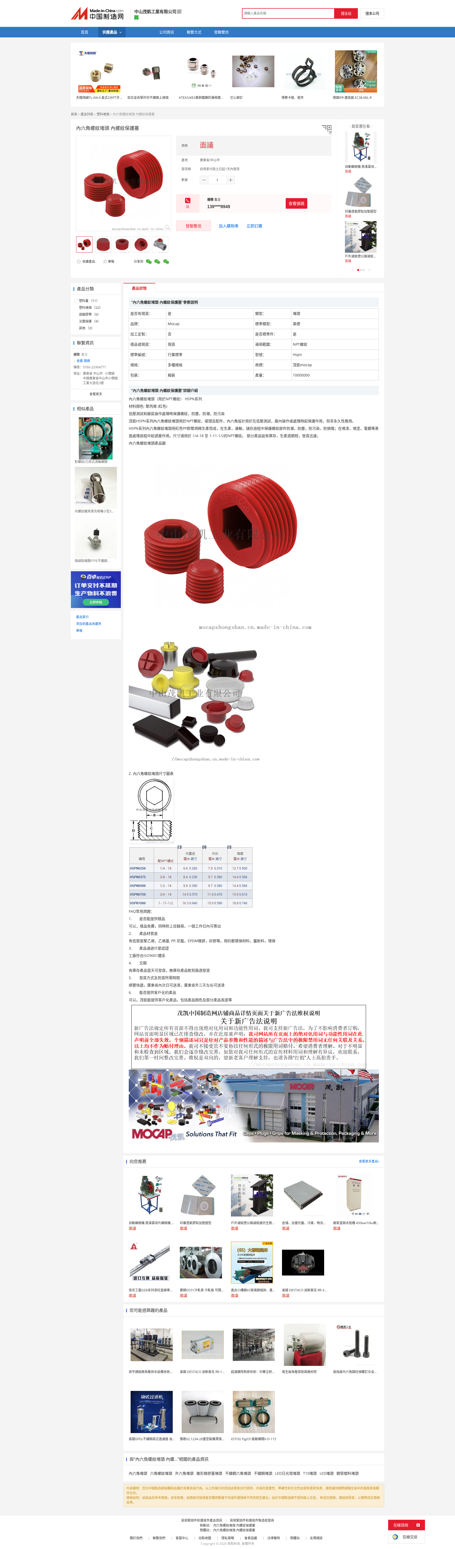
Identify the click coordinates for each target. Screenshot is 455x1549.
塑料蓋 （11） (89, 301)
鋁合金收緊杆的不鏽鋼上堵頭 (148, 97)
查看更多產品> (369, 1161)
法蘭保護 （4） (90, 321)
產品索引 (82, 617)
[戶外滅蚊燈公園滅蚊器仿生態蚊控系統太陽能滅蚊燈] (361, 237)
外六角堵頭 (184, 1473)
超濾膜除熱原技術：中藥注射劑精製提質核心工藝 (265, 1372)
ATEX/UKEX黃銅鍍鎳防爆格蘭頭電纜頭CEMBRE (212, 97)
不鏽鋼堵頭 (263, 1473)
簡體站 (295, 1538)
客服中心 (182, 1538)
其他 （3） (86, 328)
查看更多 (96, 394)
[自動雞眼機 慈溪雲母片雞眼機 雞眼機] (361, 147)
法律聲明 (273, 1538)
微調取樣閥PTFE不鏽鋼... (92, 561)
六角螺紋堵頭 (161, 1473)
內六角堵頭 (138, 1473)
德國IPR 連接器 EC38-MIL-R (352, 97)
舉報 (111, 261)
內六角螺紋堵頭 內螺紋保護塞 (234, 1525)
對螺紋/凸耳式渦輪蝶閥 (91, 462)
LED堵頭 (327, 1473)
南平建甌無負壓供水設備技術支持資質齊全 (159, 1372)
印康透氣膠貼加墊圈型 (361, 211)
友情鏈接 (316, 1538)
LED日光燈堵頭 (287, 1473)
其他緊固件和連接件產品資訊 (201, 1520)
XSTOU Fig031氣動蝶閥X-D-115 (253, 1439)
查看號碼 (296, 203)
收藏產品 (88, 261)
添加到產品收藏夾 (88, 624)
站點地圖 (205, 1538)
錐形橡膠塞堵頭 (209, 1473)
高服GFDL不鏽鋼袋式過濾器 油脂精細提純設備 (161, 1439)
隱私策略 (227, 1538)
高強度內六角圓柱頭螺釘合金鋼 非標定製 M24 (365, 1372)
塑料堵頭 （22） (90, 307)
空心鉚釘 (236, 97)
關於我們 (136, 1538)
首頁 (74, 114)
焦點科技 (234, 1543)
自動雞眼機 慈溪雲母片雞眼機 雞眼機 (371, 166)
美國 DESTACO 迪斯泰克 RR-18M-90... (207, 1372)
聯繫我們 (159, 1538)
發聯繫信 (193, 225)
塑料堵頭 (103, 114)
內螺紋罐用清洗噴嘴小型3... (94, 511)
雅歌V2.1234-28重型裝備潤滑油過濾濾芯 (209, 1439)
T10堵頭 (310, 1473)
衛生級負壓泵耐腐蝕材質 (299, 1372)
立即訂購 (254, 225)
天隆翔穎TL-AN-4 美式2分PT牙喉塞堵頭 (104, 97)
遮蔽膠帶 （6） (90, 314)
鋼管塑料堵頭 (348, 1473)
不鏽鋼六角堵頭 (238, 1473)
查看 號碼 (83, 361)
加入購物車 (229, 225)
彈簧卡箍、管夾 (292, 97)
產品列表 (87, 114)
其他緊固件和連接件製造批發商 (252, 1520)
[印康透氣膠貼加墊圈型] (361, 192)
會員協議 (250, 1538)
